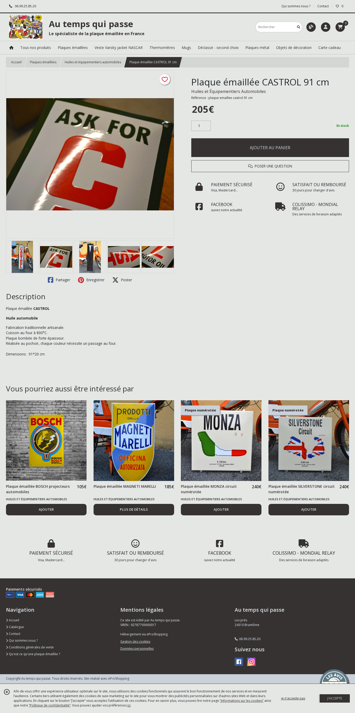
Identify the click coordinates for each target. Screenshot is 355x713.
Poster (126, 279)
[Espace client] (325, 27)
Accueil (16, 62)
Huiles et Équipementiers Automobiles (228, 91)
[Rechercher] (298, 27)
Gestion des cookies (135, 641)
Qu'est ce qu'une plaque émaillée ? (34, 654)
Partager (62, 279)
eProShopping (118, 678)
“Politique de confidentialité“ (49, 705)
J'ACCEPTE (334, 698)
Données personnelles (137, 648)
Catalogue (16, 627)
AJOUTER (46, 509)
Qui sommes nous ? (23, 640)
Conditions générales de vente (31, 647)
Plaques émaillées (43, 62)
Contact (323, 6)
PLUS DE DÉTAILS (134, 509)
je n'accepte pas (293, 698)
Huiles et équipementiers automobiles (93, 62)
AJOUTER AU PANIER (270, 148)
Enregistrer (94, 279)
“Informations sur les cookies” (242, 700)
